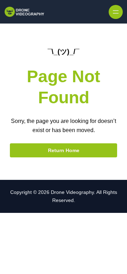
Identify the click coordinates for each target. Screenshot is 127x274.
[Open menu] (116, 12)
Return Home (63, 150)
